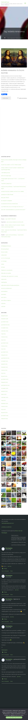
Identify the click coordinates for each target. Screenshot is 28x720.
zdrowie (3, 306)
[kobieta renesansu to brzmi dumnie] (14, 58)
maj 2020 (3, 400)
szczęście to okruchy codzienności (9, 203)
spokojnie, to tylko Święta (7, 194)
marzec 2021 (4, 370)
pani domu (3, 297)
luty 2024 (3, 340)
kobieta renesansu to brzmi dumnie (12, 71)
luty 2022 (3, 349)
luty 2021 (3, 373)
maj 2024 (3, 333)
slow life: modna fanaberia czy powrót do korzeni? (13, 209)
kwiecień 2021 (4, 367)
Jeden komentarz (23, 98)
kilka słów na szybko (6, 273)
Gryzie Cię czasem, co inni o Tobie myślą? (11, 164)
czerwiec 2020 (4, 397)
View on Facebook (5, 571)
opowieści (3, 294)
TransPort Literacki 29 (6, 183)
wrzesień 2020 (4, 388)
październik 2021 (5, 358)
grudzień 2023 (4, 343)
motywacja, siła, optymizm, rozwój (9, 276)
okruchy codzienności (6, 288)
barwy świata (4, 252)
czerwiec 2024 (4, 330)
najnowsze (3, 279)
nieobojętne (4, 282)
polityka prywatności (7, 527)
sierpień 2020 (4, 391)
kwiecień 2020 (4, 403)
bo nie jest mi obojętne (6, 200)
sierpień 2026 (4, 315)
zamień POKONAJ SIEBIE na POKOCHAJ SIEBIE (12, 191)
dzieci (2, 264)
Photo (5, 568)
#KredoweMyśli (5, 249)
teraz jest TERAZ (5, 197)
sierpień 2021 (4, 364)
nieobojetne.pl (5, 2)
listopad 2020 (4, 382)
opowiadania (4, 291)
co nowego (4, 261)
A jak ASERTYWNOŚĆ (10, 219)
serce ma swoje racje (6, 175)
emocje (3, 267)
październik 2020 (5, 385)
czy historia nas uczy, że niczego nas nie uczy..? (12, 206)
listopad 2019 (4, 418)
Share (11, 571)
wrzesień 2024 (4, 327)
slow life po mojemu (8, 66)
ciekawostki (4, 255)
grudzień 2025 (4, 321)
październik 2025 (5, 324)
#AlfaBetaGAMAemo (6, 246)
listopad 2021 (4, 355)
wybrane (3, 303)
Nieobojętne (4, 532)
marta (2, 230)
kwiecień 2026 (4, 318)
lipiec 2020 (3, 394)
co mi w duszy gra (5, 258)
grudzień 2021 (4, 352)
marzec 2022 (4, 346)
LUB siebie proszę (5, 172)
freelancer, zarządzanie (6, 270)
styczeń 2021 (4, 376)
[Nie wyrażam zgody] (26, 714)
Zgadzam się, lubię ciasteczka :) (14, 717)
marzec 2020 (4, 406)
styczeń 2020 (4, 412)
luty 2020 (3, 409)
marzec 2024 (4, 336)
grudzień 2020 (4, 379)
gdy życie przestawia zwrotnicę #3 (15, 222)
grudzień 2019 (4, 415)
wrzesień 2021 (4, 361)
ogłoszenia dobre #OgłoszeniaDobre (10, 285)
